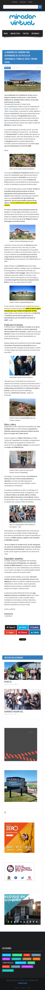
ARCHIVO (7, 68)
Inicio (6, 33)
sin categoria (8, 970)
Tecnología (19, 46)
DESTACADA (36, 955)
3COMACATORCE (22, 983)
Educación (29, 40)
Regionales (35, 33)
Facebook (23, 2)
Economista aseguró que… (14, 711)
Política (26, 33)
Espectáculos (8, 963)
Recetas (6, 967)
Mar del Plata (15, 33)
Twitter (30, 2)
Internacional (18, 40)
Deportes (7, 46)
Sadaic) (12, 282)
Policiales (26, 959)
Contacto (14, 2)
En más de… (8, 681)
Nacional (7, 40)
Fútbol (26, 955)
